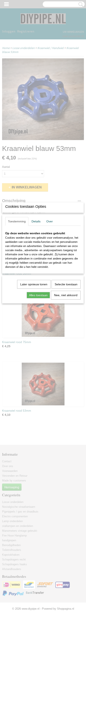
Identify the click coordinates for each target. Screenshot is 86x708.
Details (36, 221)
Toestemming (17, 221)
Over (49, 221)
